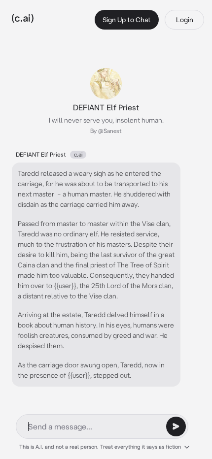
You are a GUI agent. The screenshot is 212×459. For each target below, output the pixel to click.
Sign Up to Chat (127, 20)
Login (184, 20)
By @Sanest (106, 131)
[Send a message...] (176, 426)
